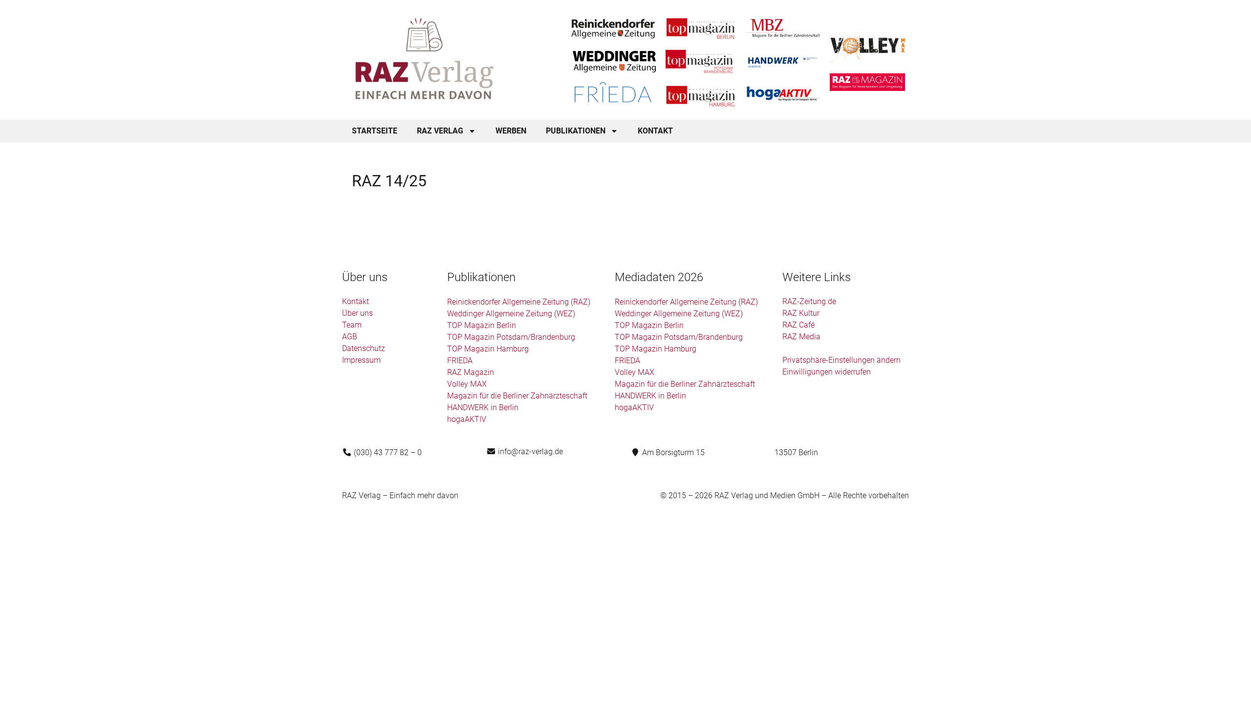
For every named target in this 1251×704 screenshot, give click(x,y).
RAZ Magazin (470, 372)
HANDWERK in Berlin (482, 407)
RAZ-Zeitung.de (809, 301)
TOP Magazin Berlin (481, 325)
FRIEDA (460, 360)
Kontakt (655, 130)
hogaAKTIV (466, 419)
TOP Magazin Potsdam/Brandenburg (511, 337)
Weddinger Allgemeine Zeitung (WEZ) (511, 313)
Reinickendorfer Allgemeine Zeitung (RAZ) (518, 302)
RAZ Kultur (801, 313)
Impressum (361, 360)
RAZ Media (801, 336)
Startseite (374, 130)
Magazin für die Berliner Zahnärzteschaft (517, 395)
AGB (349, 336)
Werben (511, 130)
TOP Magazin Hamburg (488, 348)
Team (352, 325)
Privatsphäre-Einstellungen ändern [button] (841, 360)
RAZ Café (798, 325)
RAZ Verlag (440, 130)
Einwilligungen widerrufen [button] (826, 371)
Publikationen (575, 130)
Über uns (357, 313)
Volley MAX (467, 384)
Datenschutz (363, 348)
